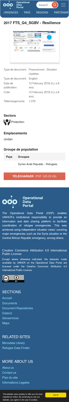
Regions (42, 12)
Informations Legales (15, 382)
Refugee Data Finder (16, 348)
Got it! (55, 395)
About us (8, 367)
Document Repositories (17, 308)
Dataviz (7, 313)
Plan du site (10, 377)
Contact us (9, 372)
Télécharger (34, 176)
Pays (27, 12)
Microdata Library (13, 343)
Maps (5, 323)
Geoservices (10, 318)
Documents (9, 303)
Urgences (11, 12)
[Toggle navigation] (63, 5)
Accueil (7, 298)
